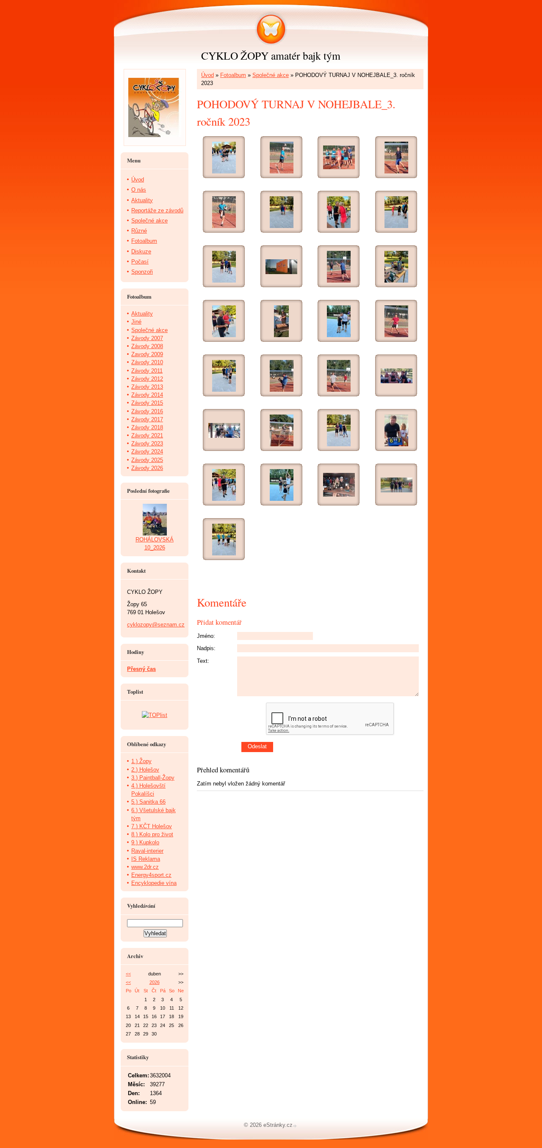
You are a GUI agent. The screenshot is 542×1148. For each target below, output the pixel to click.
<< (128, 973)
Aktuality (142, 200)
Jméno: (206, 636)
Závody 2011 (147, 371)
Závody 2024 (147, 451)
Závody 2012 (147, 379)
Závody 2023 (147, 443)
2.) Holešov (145, 769)
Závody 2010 (147, 362)
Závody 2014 (147, 395)
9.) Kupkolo (145, 842)
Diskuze (141, 251)
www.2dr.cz (145, 867)
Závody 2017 (147, 419)
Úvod (207, 75)
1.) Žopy (141, 761)
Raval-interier (147, 851)
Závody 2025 (147, 460)
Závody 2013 (147, 387)
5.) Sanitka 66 (148, 802)
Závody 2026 (147, 468)
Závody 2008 (147, 346)
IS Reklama (145, 859)
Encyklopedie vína (154, 883)
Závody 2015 (147, 403)
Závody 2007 (147, 338)
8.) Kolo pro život (152, 834)
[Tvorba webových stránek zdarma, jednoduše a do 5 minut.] (296, 1126)
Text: (203, 661)
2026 (154, 982)
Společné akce (270, 75)
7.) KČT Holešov (151, 826)
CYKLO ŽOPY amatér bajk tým (270, 55)
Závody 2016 (147, 411)
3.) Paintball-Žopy (152, 777)
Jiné (136, 322)
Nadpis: (206, 648)
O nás (138, 190)
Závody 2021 (147, 435)
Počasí (140, 261)
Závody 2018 (147, 427)
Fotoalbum (233, 75)
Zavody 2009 (147, 354)
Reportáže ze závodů (157, 210)
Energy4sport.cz (151, 875)
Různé (139, 231)
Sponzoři (142, 272)
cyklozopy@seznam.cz (156, 624)
